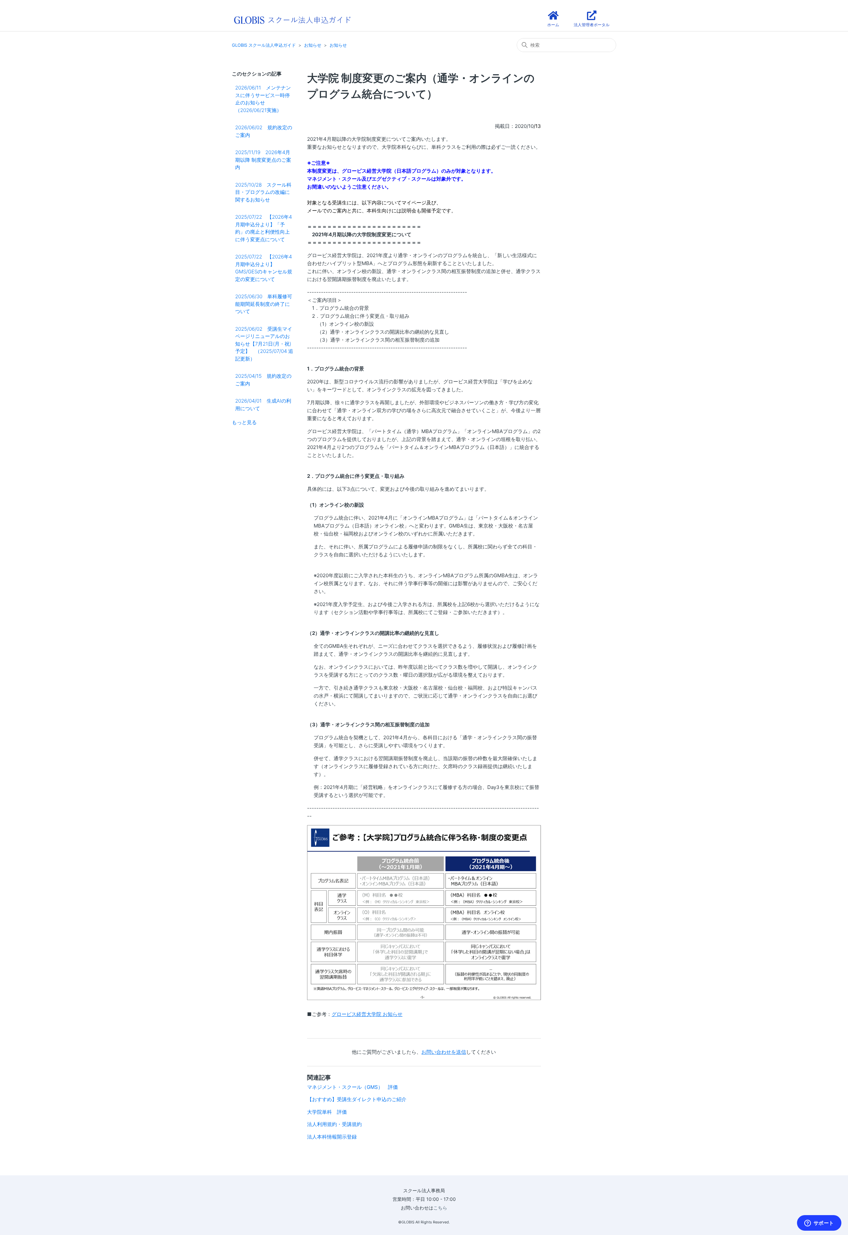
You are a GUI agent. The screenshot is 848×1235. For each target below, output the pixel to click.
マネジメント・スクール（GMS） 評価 (352, 1087)
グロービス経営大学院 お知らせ (367, 1014)
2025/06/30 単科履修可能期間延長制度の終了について (263, 303)
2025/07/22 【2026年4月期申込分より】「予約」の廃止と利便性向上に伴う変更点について (263, 228)
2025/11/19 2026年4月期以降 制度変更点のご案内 (263, 159)
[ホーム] (292, 19)
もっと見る (244, 422)
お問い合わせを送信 (443, 1052)
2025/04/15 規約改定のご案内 (263, 380)
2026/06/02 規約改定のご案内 (263, 131)
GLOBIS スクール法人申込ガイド (264, 45)
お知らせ (312, 45)
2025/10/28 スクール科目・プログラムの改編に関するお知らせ (263, 192)
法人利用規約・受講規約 (334, 1124)
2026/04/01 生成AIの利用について (263, 405)
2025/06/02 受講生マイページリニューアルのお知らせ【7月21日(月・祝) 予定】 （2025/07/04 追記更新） (264, 344)
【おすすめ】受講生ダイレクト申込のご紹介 (356, 1099)
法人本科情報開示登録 (332, 1137)
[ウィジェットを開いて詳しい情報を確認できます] (819, 1223)
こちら (440, 1207)
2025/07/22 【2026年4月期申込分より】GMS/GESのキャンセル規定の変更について (263, 267)
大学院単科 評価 (327, 1112)
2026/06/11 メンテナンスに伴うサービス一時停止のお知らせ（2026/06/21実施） (263, 98)
